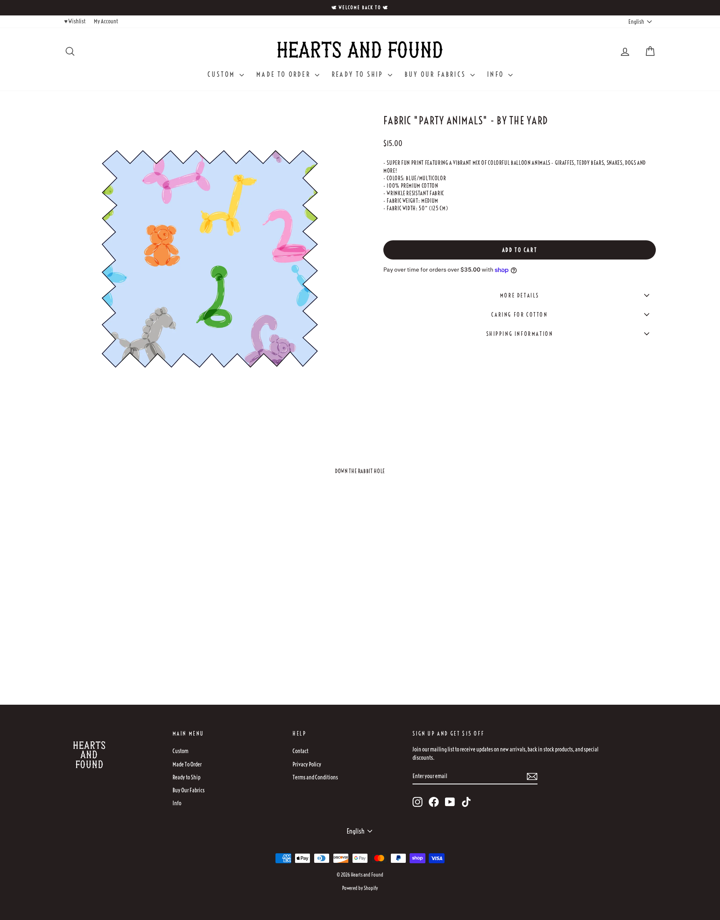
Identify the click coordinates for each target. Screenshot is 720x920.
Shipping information (519, 333)
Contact (300, 751)
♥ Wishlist (74, 21)
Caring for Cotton (519, 314)
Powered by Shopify (360, 888)
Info (496, 74)
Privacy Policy (306, 764)
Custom (223, 74)
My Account (106, 21)
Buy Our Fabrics (436, 74)
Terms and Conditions (315, 777)
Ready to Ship (359, 74)
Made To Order (284, 74)
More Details (519, 295)
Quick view (134, 628)
